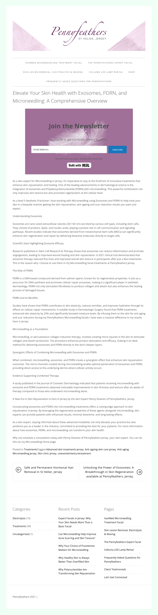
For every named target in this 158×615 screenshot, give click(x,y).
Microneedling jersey (25, 453)
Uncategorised (21, 534)
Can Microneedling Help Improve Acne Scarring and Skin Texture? (77, 536)
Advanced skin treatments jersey (64, 449)
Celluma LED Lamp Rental (106, 72)
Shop (132, 72)
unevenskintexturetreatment (74, 453)
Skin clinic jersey (47, 453)
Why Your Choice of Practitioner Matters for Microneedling (76, 548)
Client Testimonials (115, 569)
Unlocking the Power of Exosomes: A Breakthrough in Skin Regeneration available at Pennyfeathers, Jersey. (108, 472)
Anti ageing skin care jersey (100, 449)
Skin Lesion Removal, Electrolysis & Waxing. (53, 72)
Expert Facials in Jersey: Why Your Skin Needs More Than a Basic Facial (75, 522)
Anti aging (123, 449)
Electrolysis (19, 518)
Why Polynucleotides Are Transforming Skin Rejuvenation (76, 571)
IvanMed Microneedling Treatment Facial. (54, 62)
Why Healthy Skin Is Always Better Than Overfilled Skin (73, 559)
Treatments (30, 449)
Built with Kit (79, 165)
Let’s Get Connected (115, 577)
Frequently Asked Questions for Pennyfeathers (79, 81)
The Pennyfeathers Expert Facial (110, 62)
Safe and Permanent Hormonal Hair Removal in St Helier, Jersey (49, 470)
